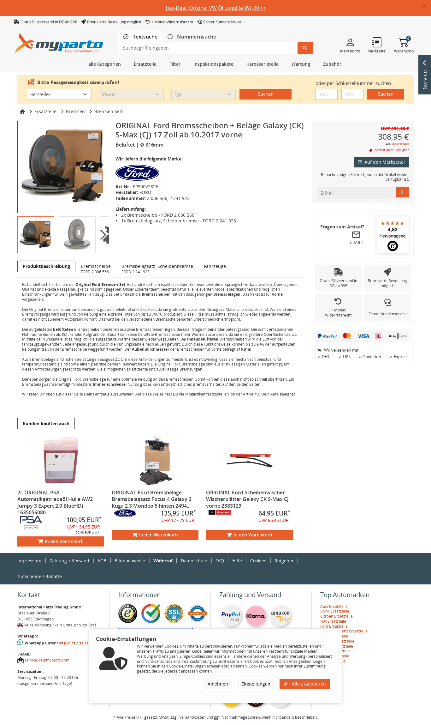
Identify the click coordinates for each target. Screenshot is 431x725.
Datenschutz (194, 561)
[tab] (140, 37)
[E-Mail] (402, 192)
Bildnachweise (130, 561)
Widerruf (163, 561)
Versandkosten (400, 143)
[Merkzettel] (377, 42)
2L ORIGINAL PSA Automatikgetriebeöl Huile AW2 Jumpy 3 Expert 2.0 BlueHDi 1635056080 (55, 502)
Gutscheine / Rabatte (39, 576)
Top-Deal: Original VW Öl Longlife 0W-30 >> (215, 7)
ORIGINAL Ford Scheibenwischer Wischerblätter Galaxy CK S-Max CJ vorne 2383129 (247, 499)
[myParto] (59, 42)
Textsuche (144, 36)
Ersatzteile (45, 111)
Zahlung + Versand (69, 561)
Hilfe (237, 561)
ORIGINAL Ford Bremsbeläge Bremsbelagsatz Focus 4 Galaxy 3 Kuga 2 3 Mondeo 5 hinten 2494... (152, 499)
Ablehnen (218, 684)
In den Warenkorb (64, 541)
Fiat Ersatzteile (333, 621)
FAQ (220, 561)
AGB (101, 561)
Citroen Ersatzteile (336, 616)
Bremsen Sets (108, 111)
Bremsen (75, 111)
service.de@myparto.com (47, 660)
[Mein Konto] (350, 42)
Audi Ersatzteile (334, 606)
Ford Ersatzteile (334, 626)
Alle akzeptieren (308, 684)
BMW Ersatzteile (334, 611)
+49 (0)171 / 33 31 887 (76, 643)
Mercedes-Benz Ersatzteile (344, 631)
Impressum (29, 561)
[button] (426, 6)
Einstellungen (255, 684)
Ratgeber (284, 561)
